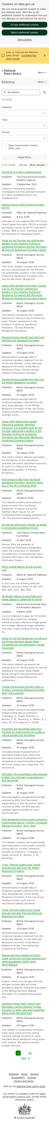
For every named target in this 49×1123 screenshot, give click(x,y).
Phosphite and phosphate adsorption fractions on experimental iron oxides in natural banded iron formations (23, 732)
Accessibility (18, 1077)
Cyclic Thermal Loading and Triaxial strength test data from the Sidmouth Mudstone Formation (22, 913)
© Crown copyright (24, 1117)
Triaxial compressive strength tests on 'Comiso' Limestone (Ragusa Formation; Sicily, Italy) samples (23, 689)
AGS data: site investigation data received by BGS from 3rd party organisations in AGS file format (24, 777)
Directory (8, 82)
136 (30, 1053)
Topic (5, 119)
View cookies (24, 39)
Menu (41, 72)
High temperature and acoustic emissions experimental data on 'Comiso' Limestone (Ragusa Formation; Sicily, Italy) (24, 822)
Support (34, 1074)
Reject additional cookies (24, 32)
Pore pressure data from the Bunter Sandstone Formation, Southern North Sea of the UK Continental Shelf (22, 482)
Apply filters (24, 157)
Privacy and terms (24, 1081)
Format (5, 132)
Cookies (31, 1077)
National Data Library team (31, 1086)
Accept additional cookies (25, 24)
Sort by (23, 165)
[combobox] (24, 113)
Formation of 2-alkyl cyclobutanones (21, 172)
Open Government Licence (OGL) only (23, 147)
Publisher (7, 107)
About (24, 1074)
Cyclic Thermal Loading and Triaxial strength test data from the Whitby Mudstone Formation (21, 867)
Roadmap (14, 1074)
